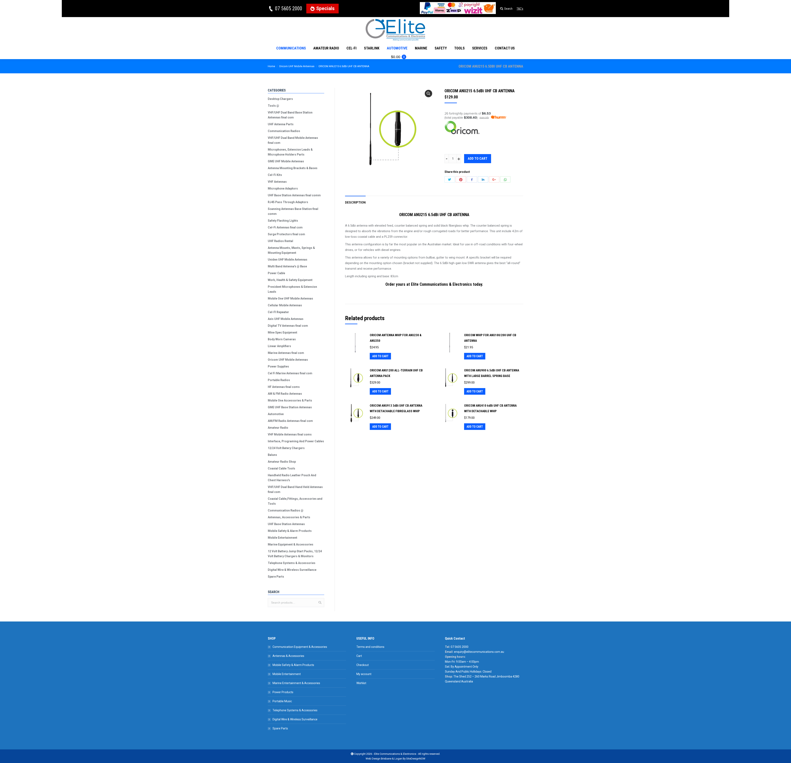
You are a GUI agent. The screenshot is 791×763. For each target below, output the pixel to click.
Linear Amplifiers (279, 346)
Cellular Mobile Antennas (285, 305)
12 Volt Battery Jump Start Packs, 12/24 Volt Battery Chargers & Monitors (295, 554)
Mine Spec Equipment (282, 332)
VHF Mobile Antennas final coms (290, 434)
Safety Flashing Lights (283, 220)
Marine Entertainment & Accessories (296, 683)
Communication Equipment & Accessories (300, 646)
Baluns (272, 454)
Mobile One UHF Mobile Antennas (290, 298)
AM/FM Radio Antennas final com (290, 420)
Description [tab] (355, 202)
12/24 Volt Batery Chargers (286, 448)
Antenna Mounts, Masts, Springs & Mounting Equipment (291, 250)
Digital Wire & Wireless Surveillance (292, 569)
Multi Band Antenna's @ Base (287, 266)
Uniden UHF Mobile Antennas (287, 259)
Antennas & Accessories (288, 656)
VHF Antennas (277, 181)
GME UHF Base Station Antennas (290, 407)
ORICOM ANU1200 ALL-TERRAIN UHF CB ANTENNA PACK (396, 373)
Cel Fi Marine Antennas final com (290, 373)
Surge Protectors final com (286, 234)
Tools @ (273, 105)
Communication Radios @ (285, 510)
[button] (428, 93)
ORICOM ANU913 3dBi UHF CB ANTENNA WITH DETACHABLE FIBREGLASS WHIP (396, 408)
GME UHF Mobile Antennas (286, 161)
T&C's (520, 8)
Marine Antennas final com (286, 353)
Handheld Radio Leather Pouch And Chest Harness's (292, 478)
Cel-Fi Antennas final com (285, 227)
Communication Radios (284, 131)
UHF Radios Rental (280, 241)
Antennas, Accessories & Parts (289, 517)
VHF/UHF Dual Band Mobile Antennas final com (293, 140)
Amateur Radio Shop (282, 461)
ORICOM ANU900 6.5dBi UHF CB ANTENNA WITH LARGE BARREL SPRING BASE (491, 373)
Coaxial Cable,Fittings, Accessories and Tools (295, 501)
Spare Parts (276, 576)
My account (363, 674)
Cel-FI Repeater (278, 312)
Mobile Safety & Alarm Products (290, 530)
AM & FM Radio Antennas (285, 393)
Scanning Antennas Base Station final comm (293, 211)
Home (271, 66)
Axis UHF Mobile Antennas (285, 319)
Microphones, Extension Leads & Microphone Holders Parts (290, 152)
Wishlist (361, 683)
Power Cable (276, 273)
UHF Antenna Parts (281, 124)
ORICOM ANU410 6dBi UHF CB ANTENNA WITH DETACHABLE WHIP (490, 408)
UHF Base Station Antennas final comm (294, 195)
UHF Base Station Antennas (286, 524)
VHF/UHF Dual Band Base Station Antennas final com (290, 115)
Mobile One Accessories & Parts (290, 400)
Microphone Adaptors (283, 188)
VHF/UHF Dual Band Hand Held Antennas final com (295, 489)
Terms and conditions (370, 646)
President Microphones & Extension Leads (292, 289)
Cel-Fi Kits (275, 175)
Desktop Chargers (280, 99)
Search (320, 602)
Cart (359, 656)
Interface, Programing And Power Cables (296, 441)
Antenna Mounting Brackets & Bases (292, 168)
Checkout (362, 665)
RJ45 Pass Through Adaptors (288, 202)
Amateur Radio (278, 427)
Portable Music (282, 701)
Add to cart (477, 158)
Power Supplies (278, 366)
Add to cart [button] (380, 356)
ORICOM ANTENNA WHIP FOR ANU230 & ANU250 (395, 338)
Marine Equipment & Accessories (290, 544)
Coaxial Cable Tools (281, 468)
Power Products (283, 692)
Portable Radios (279, 380)
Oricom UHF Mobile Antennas (296, 66)
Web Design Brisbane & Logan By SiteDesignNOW (395, 758)
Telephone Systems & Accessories (291, 563)
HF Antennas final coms (284, 387)
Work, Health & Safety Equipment (290, 280)
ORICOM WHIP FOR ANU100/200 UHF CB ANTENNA (490, 338)
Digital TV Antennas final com (288, 325)
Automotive (276, 414)
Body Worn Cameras (282, 339)
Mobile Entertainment (282, 537)
